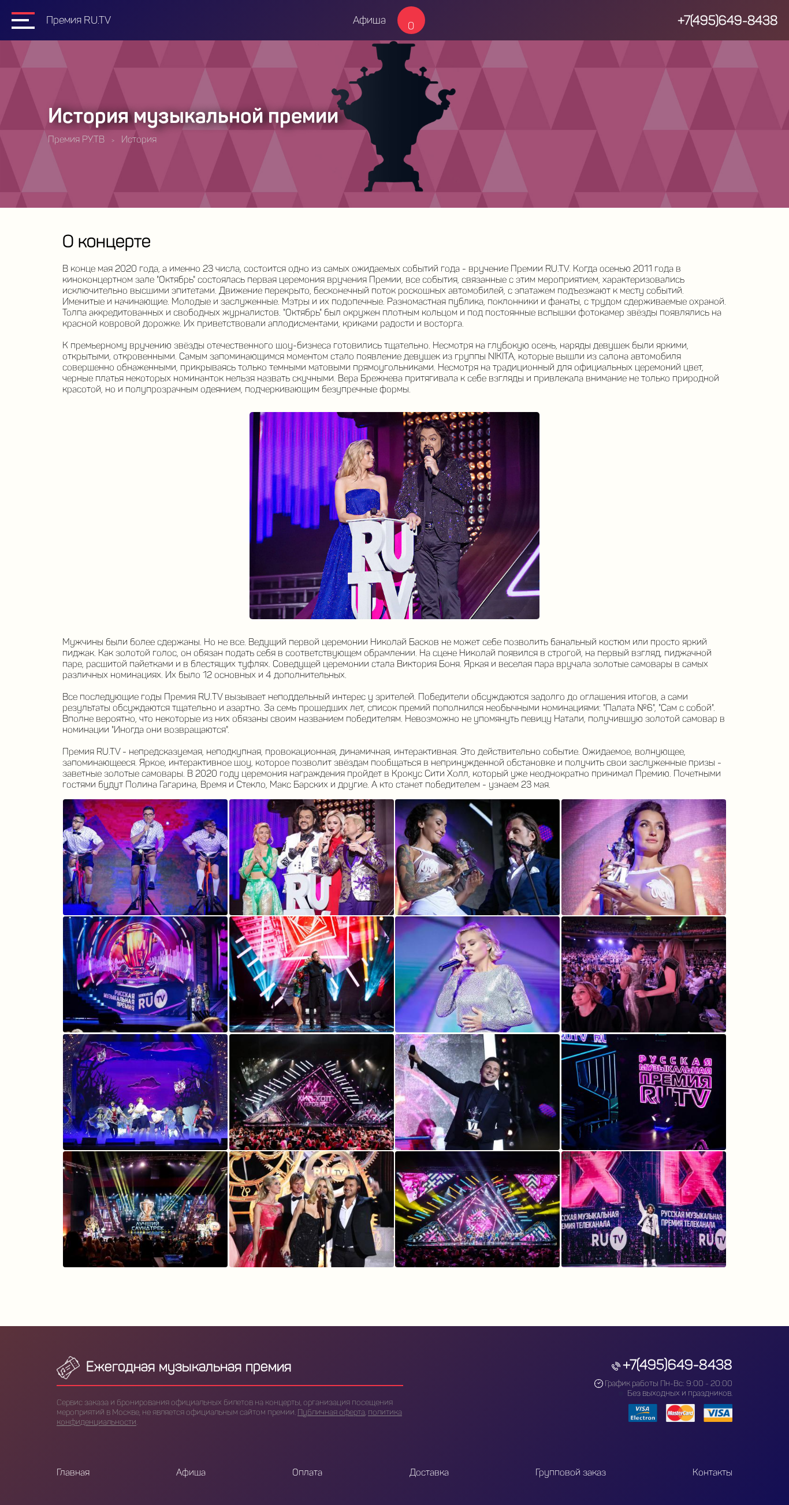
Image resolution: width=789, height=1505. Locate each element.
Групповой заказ (570, 1472)
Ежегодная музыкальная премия (187, 1366)
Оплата (307, 1472)
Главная (73, 1472)
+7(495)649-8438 (727, 20)
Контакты (712, 1472)
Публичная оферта (331, 1412)
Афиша (369, 20)
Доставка (429, 1472)
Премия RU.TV (78, 20)
